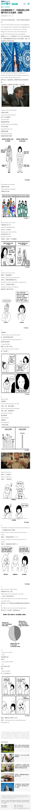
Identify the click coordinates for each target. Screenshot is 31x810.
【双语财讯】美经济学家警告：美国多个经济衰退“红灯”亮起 (22, 786)
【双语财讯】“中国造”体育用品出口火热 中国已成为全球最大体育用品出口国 (22, 766)
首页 (2, 7)
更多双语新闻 (4, 742)
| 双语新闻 (6, 7)
